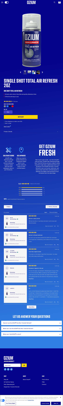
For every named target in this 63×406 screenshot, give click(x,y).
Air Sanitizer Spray (9, 382)
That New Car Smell (5, 106)
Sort (46, 212)
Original (7, 106)
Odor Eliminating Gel (9, 384)
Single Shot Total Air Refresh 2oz (17, 224)
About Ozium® (26, 379)
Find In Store (45, 379)
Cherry (12, 106)
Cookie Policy (31, 400)
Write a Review (54, 207)
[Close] (60, 397)
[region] (31, 400)
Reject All (56, 403)
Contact (44, 384)
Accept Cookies (45, 403)
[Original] (7, 106)
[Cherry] (13, 106)
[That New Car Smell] (5, 106)
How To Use (7, 126)
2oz (8, 112)
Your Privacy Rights (10, 403)
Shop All (6, 379)
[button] (54, 2)
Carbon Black (10, 106)
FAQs (43, 382)
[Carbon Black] (10, 106)
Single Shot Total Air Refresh (11, 387)
